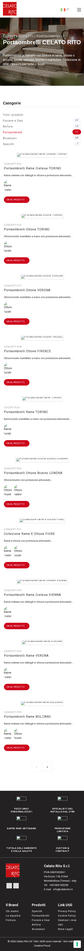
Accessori (40, 138)
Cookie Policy (67, 915)
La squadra (13, 915)
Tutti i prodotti (18, 36)
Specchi (40, 144)
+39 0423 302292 (58, 885)
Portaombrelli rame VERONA (26, 655)
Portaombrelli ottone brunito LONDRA (33, 473)
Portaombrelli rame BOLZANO (27, 716)
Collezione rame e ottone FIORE (29, 534)
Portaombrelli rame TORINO (26, 412)
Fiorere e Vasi (41, 920)
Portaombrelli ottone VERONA (27, 290)
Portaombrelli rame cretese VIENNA (32, 595)
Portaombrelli (40, 132)
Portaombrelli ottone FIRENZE (27, 351)
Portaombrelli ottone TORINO (27, 229)
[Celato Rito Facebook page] (9, 885)
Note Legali (65, 929)
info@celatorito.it (63, 889)
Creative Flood (42, 945)
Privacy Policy (67, 911)
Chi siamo (12, 911)
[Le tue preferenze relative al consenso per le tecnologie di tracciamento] (77, 944)
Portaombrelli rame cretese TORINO (32, 168)
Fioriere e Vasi (40, 120)
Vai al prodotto (15, 199)
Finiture (11, 920)
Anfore (40, 126)
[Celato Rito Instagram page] (16, 885)
